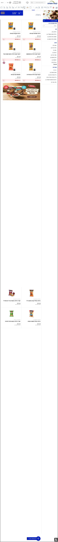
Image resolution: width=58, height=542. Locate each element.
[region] (11, 12)
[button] (17, 2)
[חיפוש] (31, 2)
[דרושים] (24, 2)
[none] (32, 30)
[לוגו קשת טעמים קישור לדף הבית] (52, 2)
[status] (14, 12)
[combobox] (38, 2)
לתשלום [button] (2, 12)
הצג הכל (55, 64)
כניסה (2, 2)
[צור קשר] (27, 2)
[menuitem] (56, 7)
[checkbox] (50, 32)
